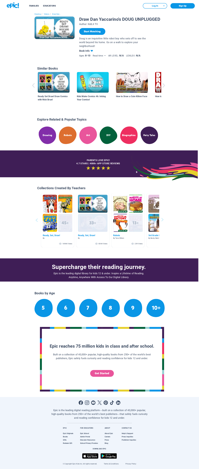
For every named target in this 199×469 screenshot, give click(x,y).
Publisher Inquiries (129, 440)
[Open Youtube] (93, 403)
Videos (46, 14)
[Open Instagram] (87, 403)
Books (65, 437)
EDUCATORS (49, 5)
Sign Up (183, 5)
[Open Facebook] (81, 403)
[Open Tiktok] (112, 403)
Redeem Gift (67, 443)
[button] (57, 220)
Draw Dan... (56, 14)
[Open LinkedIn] (118, 403)
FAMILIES (34, 5)
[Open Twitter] (99, 403)
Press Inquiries (127, 437)
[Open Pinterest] (106, 403)
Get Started (102, 373)
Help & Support (127, 433)
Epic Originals (68, 433)
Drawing (38, 14)
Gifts (64, 440)
